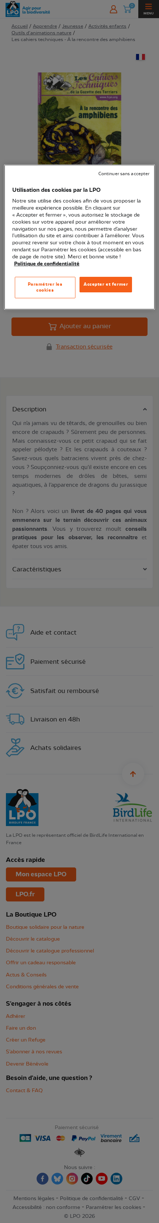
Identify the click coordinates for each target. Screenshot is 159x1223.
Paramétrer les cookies (45, 287)
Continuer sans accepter (123, 173)
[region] (79, 236)
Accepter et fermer (106, 284)
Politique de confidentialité (47, 264)
